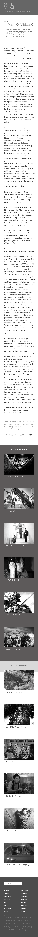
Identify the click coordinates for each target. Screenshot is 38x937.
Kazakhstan (7, 908)
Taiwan (23, 900)
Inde (5, 902)
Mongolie (23, 889)
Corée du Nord (8, 896)
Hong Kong (7, 899)
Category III (24, 906)
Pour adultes (24, 909)
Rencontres (24, 911)
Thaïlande (23, 902)
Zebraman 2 (15, 158)
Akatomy (22, 450)
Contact (27, 931)
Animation (24, 905)
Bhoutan (6, 890)
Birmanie (6, 892)
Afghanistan (7, 889)
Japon (5, 906)
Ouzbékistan (24, 890)
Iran (5, 905)
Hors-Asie (6, 900)
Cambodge (7, 893)
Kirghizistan (7, 909)
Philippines (24, 893)
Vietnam (23, 903)
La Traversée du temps (19, 143)
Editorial (23, 908)
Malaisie (6, 911)
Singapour (24, 896)
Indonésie (6, 903)
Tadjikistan (24, 899)
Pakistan (23, 892)
